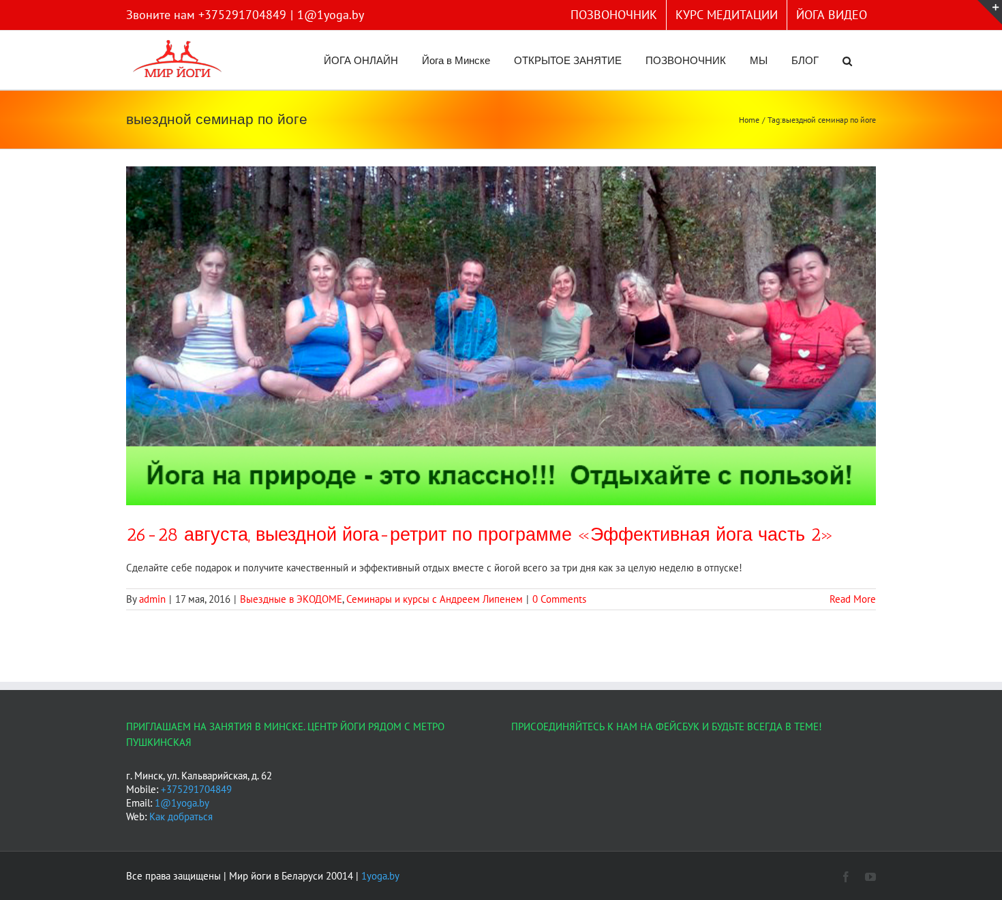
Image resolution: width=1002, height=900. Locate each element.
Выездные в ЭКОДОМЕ (291, 598)
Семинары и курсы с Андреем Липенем (434, 598)
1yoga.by (380, 875)
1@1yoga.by (330, 14)
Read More (853, 598)
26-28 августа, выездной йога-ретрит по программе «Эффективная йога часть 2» (480, 534)
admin (152, 598)
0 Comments (559, 598)
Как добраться (181, 816)
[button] (847, 60)
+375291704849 (196, 789)
